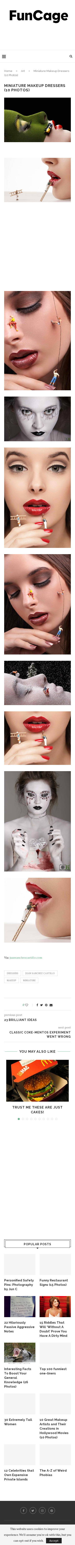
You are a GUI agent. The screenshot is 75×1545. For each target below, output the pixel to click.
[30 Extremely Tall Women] (19, 1403)
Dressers (12, 973)
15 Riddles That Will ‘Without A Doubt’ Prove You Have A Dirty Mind (53, 1329)
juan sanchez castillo (40, 973)
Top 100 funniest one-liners (53, 1371)
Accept (54, 1540)
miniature (29, 980)
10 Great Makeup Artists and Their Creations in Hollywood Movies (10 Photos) (54, 1428)
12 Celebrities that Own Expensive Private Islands (19, 1475)
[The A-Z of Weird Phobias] (55, 1454)
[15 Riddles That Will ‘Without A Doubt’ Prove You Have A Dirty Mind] (55, 1306)
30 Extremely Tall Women (18, 1422)
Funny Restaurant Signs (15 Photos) (54, 1282)
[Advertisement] (38, 35)
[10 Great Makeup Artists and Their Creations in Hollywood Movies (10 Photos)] (55, 1403)
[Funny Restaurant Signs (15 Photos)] (55, 1264)
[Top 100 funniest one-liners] (55, 1353)
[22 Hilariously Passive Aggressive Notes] (19, 1306)
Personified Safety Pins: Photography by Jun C (19, 1284)
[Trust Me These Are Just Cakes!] (37, 1081)
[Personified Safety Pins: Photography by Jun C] (19, 1264)
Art (23, 71)
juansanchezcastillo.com (26, 957)
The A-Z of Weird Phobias (53, 1473)
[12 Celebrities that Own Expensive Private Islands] (19, 1454)
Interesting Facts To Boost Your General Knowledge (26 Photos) (17, 1377)
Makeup (11, 980)
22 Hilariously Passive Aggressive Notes (19, 1327)
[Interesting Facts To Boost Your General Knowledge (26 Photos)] (19, 1353)
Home (8, 71)
